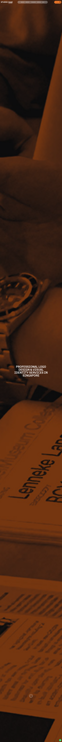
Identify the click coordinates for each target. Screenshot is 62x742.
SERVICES (27, 2)
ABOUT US (22, 2)
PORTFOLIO (39, 2)
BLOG (43, 2)
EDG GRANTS (33, 2)
